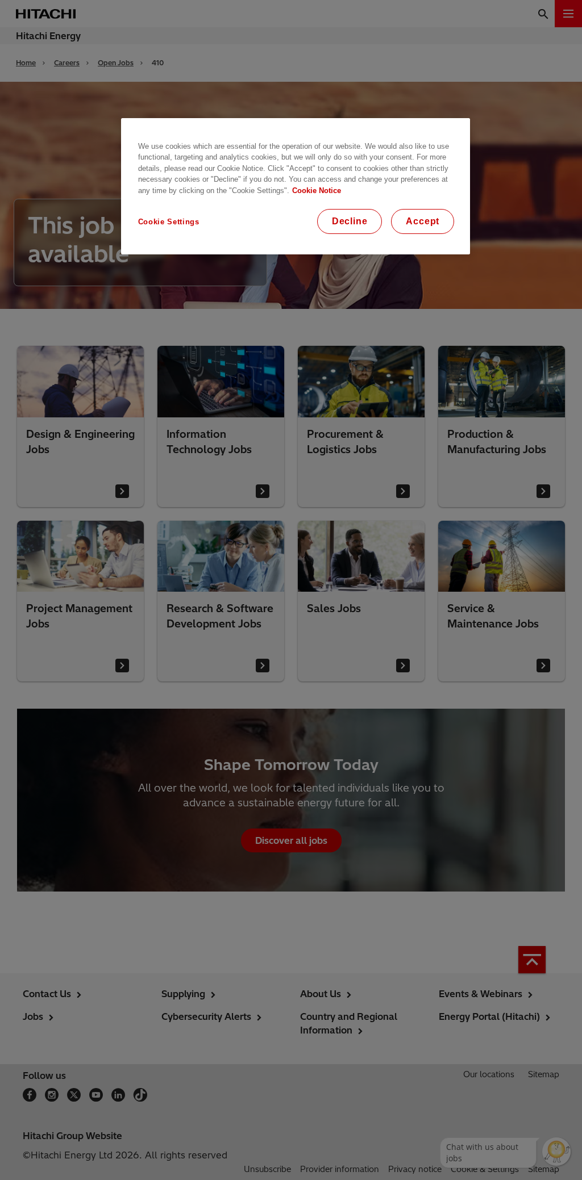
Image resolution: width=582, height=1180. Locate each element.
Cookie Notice (316, 190)
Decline (350, 221)
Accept (422, 221)
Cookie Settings (168, 221)
